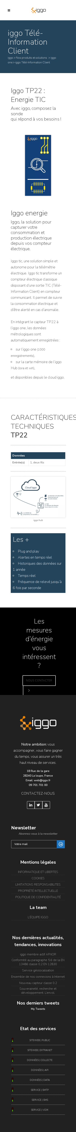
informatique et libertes (38, 872)
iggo (10, 58)
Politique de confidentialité (38, 897)
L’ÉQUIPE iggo (38, 917)
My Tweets (38, 1009)
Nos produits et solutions (31, 58)
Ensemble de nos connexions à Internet (38, 977)
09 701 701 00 (38, 785)
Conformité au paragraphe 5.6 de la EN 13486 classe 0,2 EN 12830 (38, 962)
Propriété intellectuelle (38, 891)
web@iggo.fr (42, 780)
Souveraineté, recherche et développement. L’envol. (38, 991)
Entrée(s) (18, 462)
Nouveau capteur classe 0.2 (38, 983)
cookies (38, 878)
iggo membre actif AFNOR (38, 954)
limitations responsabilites (38, 885)
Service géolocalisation (38, 970)
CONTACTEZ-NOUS (38, 793)
